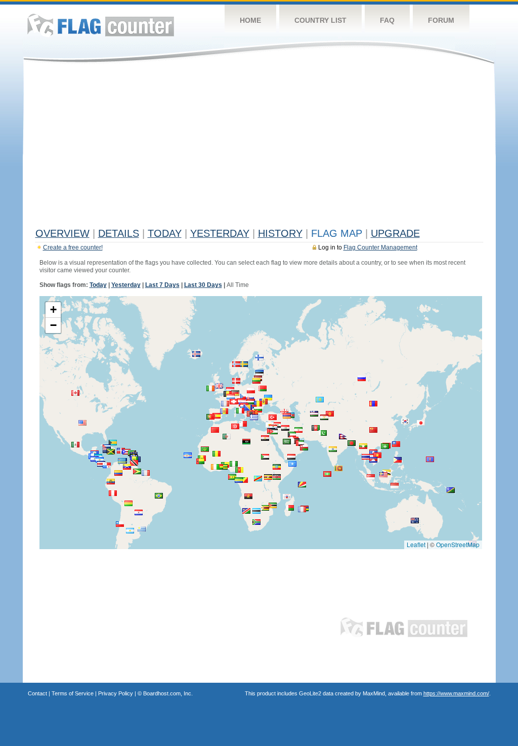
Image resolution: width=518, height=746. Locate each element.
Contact (37, 693)
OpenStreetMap (458, 544)
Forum (441, 20)
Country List (320, 20)
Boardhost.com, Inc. (168, 693)
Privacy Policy (115, 693)
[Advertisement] (259, 148)
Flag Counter (100, 25)
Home (250, 20)
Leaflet (416, 544)
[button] (159, 496)
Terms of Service (73, 693)
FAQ (387, 20)
